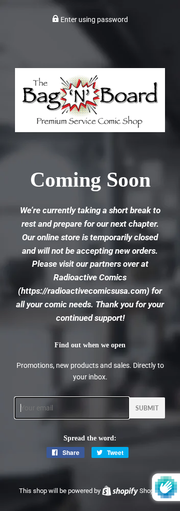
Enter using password (93, 20)
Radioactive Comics (90, 277)
